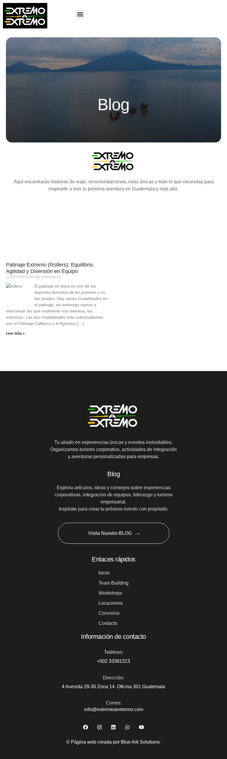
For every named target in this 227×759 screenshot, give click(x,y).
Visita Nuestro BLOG (110, 533)
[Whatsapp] (127, 727)
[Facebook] (85, 727)
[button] (80, 14)
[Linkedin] (113, 727)
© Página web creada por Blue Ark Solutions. (113, 741)
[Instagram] (99, 727)
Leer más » (15, 333)
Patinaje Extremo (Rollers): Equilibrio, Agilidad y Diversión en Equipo (50, 268)
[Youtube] (141, 727)
